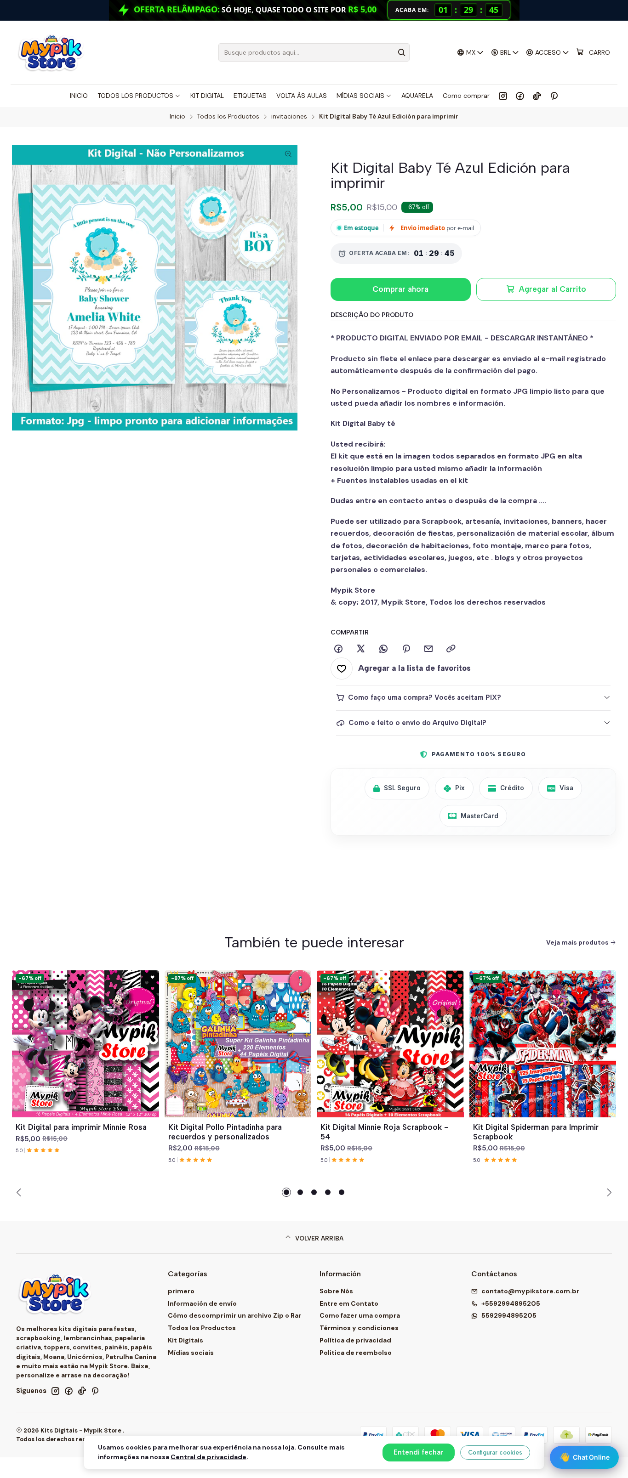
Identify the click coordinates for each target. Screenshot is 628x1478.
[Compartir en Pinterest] (406, 649)
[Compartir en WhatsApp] (383, 649)
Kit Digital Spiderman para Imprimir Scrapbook (536, 1131)
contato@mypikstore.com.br (530, 1291)
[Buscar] (402, 52)
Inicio (177, 116)
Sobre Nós (336, 1291)
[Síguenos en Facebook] (520, 95)
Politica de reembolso (356, 1352)
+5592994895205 (510, 1303)
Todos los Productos (228, 116)
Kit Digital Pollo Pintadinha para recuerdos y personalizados (225, 1131)
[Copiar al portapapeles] (451, 649)
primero (181, 1291)
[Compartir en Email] (428, 649)
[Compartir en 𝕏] (361, 649)
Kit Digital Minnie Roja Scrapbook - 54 (384, 1131)
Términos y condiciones (359, 1328)
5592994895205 (509, 1315)
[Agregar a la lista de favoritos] (148, 1033)
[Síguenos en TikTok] (537, 95)
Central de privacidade (208, 1457)
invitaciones (289, 116)
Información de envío (202, 1303)
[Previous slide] (20, 1192)
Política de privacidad (355, 1340)
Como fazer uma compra (360, 1315)
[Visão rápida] (148, 1055)
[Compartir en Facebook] (338, 649)
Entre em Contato (349, 1303)
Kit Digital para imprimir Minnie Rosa (81, 1127)
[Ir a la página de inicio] (51, 52)
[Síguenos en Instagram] (503, 95)
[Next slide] (608, 1192)
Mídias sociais (191, 1352)
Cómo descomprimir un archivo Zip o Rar (234, 1315)
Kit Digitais (185, 1340)
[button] (286, 1192)
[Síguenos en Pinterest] (554, 95)
